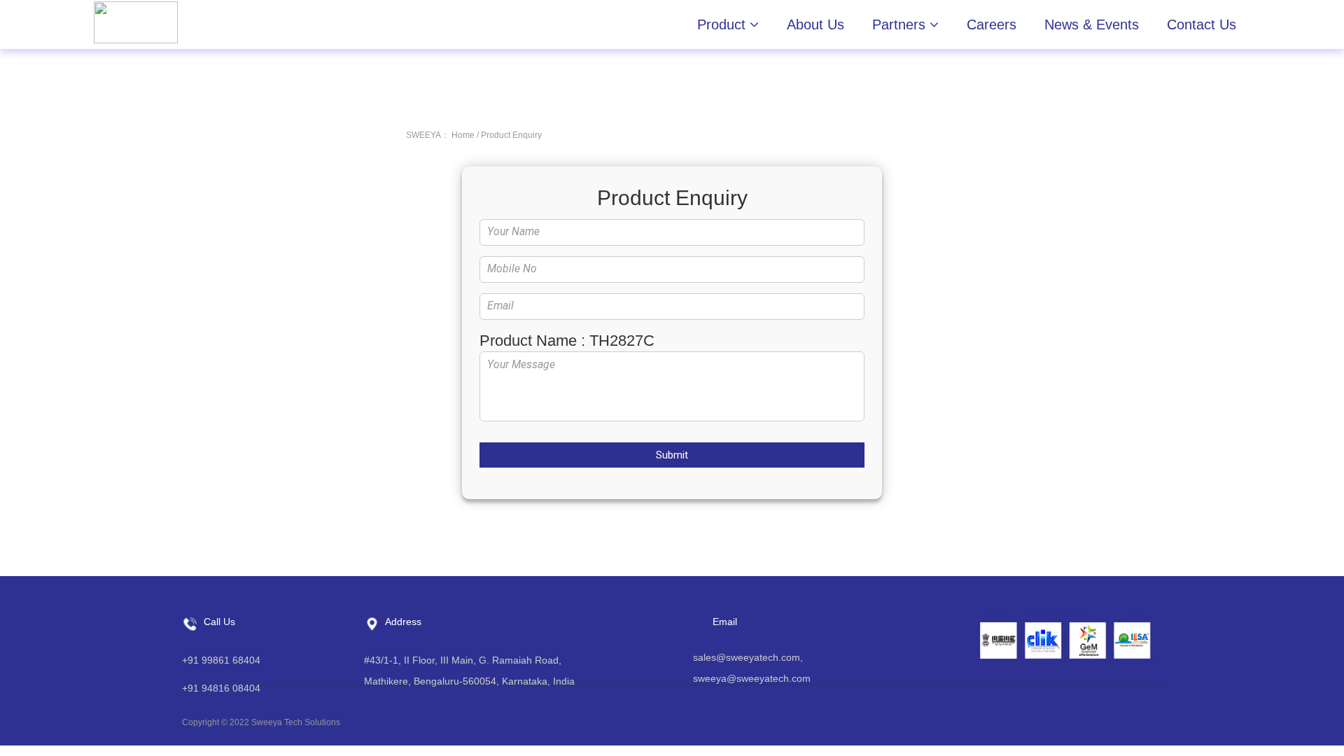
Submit (672, 455)
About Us (815, 24)
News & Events (1091, 24)
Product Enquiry (511, 135)
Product (723, 24)
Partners (901, 24)
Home (463, 135)
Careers (991, 24)
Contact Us (1201, 24)
